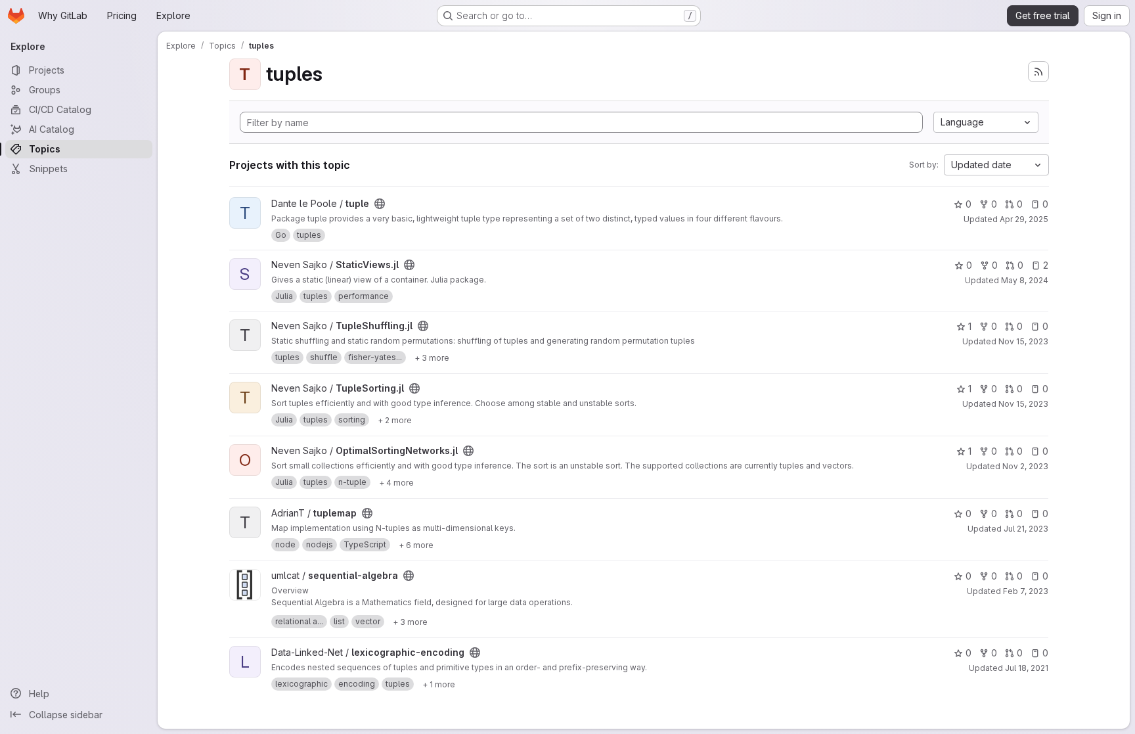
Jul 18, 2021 (1026, 668)
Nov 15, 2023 (1023, 341)
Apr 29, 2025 (1024, 219)
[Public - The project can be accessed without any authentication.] (379, 203)
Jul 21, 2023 (1026, 529)
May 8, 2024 (1024, 280)
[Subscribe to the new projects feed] (1038, 71)
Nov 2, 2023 (1025, 466)
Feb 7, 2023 (1025, 591)
